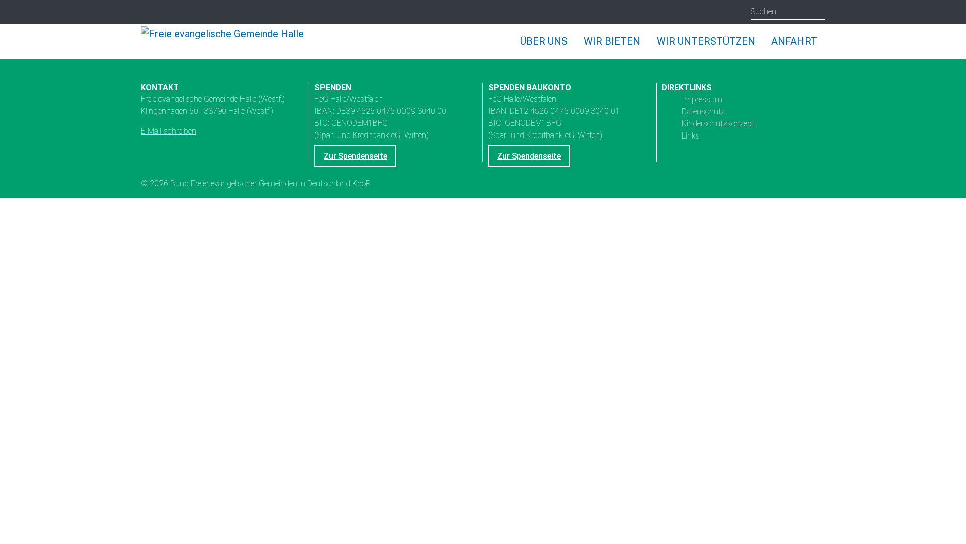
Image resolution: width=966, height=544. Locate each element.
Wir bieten (612, 41)
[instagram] (149, 12)
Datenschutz (703, 111)
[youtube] (169, 12)
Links (691, 135)
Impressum (702, 99)
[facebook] (189, 12)
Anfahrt (794, 41)
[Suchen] (817, 11)
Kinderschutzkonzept (718, 123)
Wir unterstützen (706, 41)
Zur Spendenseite (355, 156)
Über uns (544, 41)
